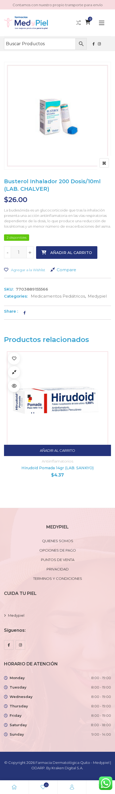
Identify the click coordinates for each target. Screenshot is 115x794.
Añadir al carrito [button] (57, 450)
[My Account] (72, 787)
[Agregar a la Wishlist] (14, 358)
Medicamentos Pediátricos (58, 296)
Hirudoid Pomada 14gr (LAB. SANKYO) (57, 467)
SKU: (8, 289)
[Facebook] (9, 645)
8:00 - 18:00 (101, 725)
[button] (101, 22)
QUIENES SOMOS (57, 541)
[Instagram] (20, 645)
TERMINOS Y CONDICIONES (57, 578)
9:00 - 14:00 (101, 734)
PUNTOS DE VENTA (57, 559)
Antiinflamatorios (57, 461)
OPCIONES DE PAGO (57, 550)
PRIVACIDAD (58, 569)
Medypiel (97, 296)
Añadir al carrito (71, 252)
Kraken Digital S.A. (68, 768)
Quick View (14, 386)
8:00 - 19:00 (101, 678)
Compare (66, 269)
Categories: (16, 296)
